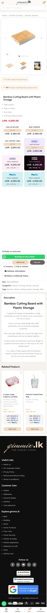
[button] (5, 38)
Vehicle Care (8, 554)
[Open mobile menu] (3, 3)
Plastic (29, 289)
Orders (6, 490)
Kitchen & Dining (15, 15)
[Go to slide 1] (19, 56)
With (42, 289)
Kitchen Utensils (31, 15)
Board (16, 289)
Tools (5, 550)
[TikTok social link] (34, 565)
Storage (36, 289)
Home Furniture (9, 528)
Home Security (9, 535)
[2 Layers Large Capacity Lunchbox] (12, 381)
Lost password (9, 505)
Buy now (37, 262)
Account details (9, 498)
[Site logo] (23, 3)
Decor (5, 524)
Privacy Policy (8, 472)
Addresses (7, 494)
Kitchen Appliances (11, 543)
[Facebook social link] (12, 565)
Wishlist (6, 502)
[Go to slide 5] (27, 56)
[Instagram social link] (18, 565)
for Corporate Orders (11, 468)
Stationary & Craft (10, 546)
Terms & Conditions (11, 479)
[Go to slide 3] (23, 56)
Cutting (23, 289)
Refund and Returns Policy (14, 476)
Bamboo (10, 289)
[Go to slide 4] (25, 56)
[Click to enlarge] (7, 54)
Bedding (6, 520)
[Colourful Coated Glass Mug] (34, 381)
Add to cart (20, 262)
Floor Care (7, 531)
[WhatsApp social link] (29, 565)
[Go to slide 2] (21, 56)
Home (4, 15)
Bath (5, 516)
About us (7, 464)
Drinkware (29, 402)
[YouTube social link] (23, 565)
